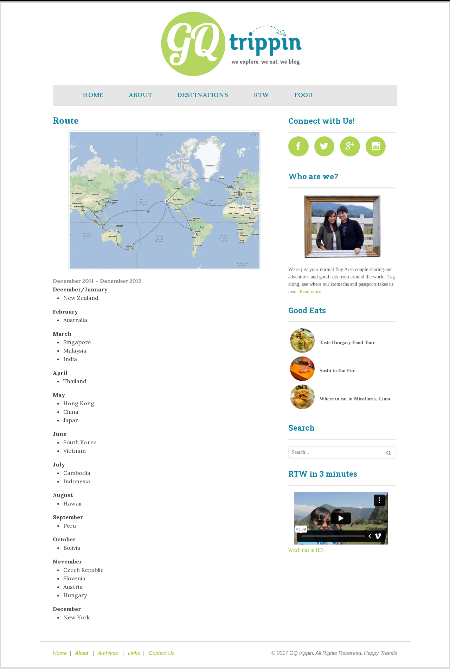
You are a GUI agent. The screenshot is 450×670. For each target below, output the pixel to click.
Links (134, 653)
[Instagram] (378, 148)
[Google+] (352, 148)
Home (60, 653)
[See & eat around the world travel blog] (123, 72)
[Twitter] (326, 148)
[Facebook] (300, 148)
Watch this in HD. (306, 550)
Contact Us (162, 653)
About (82, 653)
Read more (310, 291)
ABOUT (140, 95)
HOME (93, 95)
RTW (261, 95)
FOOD (303, 95)
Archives (109, 653)
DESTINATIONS (203, 95)
